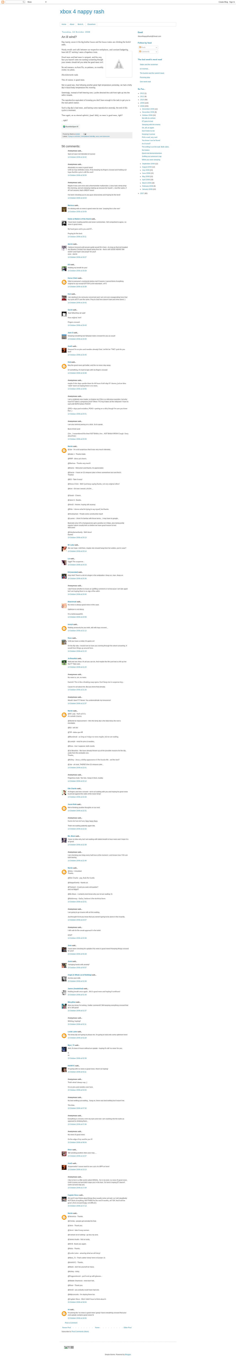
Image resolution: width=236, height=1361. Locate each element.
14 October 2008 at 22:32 (77, 829)
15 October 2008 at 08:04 (77, 1142)
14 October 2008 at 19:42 (77, 303)
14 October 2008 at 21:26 (77, 690)
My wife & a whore (148, 118)
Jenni (70, 961)
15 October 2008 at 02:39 (77, 1058)
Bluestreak (72, 602)
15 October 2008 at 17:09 (77, 1188)
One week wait (145, 82)
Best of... (81, 24)
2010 (142, 100)
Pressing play (145, 77)
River (70, 1150)
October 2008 (147, 115)
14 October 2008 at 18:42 (77, 157)
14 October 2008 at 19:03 (77, 198)
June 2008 (146, 173)
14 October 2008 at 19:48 (77, 373)
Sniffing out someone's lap (151, 156)
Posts (143, 47)
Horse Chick (72, 278)
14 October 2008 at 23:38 (77, 938)
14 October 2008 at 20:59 (77, 617)
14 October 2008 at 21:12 (77, 631)
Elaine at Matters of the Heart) (79, 219)
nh (69, 1310)
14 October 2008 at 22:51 (77, 902)
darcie (70, 244)
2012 (142, 93)
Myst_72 (71, 1045)
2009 (142, 103)
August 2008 (147, 167)
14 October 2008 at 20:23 (77, 565)
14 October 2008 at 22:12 (77, 781)
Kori (69, 294)
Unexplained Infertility (88, 136)
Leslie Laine (72, 1032)
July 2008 (146, 170)
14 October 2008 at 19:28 (77, 271)
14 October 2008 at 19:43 (77, 325)
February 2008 (148, 186)
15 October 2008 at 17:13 (77, 1206)
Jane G (70, 333)
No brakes (146, 150)
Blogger (128, 1355)
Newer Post (66, 1328)
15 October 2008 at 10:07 (77, 1156)
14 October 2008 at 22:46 (77, 861)
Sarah (70, 310)
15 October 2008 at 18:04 (77, 1302)
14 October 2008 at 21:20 (77, 667)
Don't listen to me (148, 131)
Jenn (70, 945)
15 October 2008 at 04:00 (77, 1090)
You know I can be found (151, 140)
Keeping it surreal (148, 134)
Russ (70, 638)
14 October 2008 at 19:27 (77, 257)
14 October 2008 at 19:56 (77, 389)
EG (69, 265)
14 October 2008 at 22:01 (77, 768)
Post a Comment (71, 1323)
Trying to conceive (74, 136)
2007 (142, 193)
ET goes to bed (147, 121)
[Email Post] (84, 134)
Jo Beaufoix (72, 658)
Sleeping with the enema (151, 125)
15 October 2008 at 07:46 (77, 1124)
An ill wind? (146, 144)
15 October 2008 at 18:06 (77, 1318)
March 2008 (146, 183)
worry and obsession (103, 136)
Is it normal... (144, 69)
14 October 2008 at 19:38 (77, 287)
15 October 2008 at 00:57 (77, 968)
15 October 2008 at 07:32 (77, 1108)
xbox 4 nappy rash (82, 11)
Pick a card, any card (149, 137)
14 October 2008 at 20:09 (77, 439)
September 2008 (148, 164)
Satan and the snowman (149, 65)
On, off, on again (148, 128)
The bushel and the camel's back (152, 73)
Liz (69, 559)
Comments (145, 52)
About (72, 24)
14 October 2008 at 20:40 (77, 594)
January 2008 (147, 189)
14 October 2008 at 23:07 (77, 920)
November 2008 (148, 112)
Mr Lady (71, 545)
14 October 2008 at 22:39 (77, 845)
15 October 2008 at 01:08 (77, 981)
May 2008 (146, 177)
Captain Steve (73, 1195)
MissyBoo (72, 1002)
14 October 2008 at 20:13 (77, 538)
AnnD (70, 346)
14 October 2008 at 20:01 (77, 414)
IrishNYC (71, 1066)
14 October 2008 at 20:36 (77, 578)
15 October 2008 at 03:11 (77, 1072)
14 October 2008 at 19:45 (77, 339)
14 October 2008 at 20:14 (77, 551)
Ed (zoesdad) (73, 572)
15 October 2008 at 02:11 (77, 1024)
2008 (142, 106)
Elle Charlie (72, 788)
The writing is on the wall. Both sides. (155, 147)
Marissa (71, 205)
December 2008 (148, 109)
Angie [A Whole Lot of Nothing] (79, 975)
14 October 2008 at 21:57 (77, 703)
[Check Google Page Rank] (69, 1348)
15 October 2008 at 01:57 (77, 1011)
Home (64, 24)
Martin (70, 446)
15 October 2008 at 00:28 (77, 954)
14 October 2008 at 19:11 (77, 237)
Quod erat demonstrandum (152, 153)
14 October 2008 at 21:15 (77, 651)
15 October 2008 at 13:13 (77, 1169)
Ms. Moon (71, 836)
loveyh (70, 624)
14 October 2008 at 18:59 (77, 175)
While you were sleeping (151, 160)
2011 (142, 97)
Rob (69, 362)
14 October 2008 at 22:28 (77, 797)
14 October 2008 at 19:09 (77, 212)
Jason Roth (72, 804)
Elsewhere (91, 24)
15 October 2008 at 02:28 (77, 1038)
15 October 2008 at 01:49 (77, 995)
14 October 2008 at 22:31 (77, 811)
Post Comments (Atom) (80, 1332)
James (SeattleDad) (75, 989)
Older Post (127, 1328)
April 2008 (146, 180)
